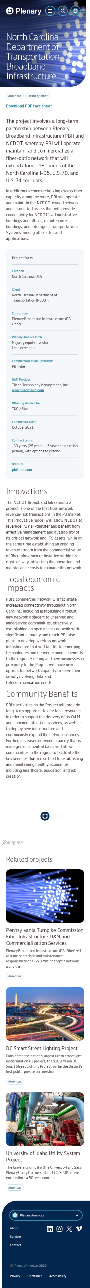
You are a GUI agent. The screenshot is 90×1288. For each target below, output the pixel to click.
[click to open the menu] (50, 10)
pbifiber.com (22, 469)
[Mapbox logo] (13, 843)
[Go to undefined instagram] (59, 1236)
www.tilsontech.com (28, 390)
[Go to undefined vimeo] (79, 1236)
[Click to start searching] (63, 11)
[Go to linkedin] (50, 1236)
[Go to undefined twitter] (69, 1236)
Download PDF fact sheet (29, 105)
